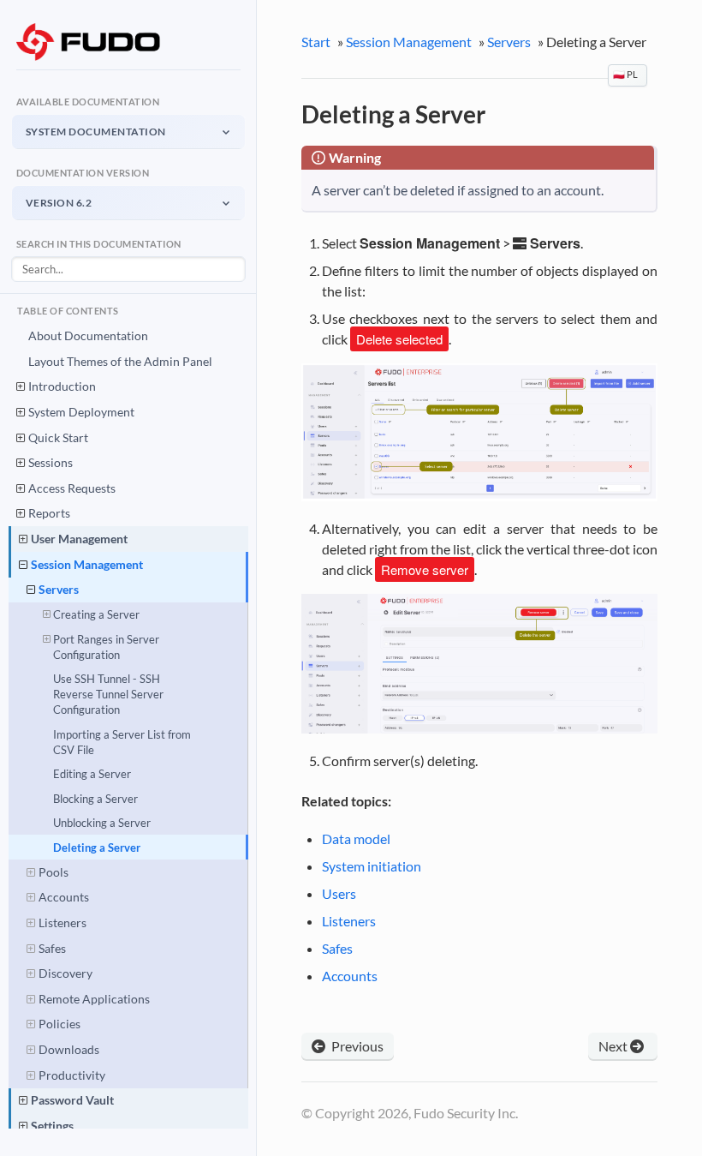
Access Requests (72, 488)
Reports (49, 513)
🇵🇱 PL (626, 74)
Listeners (62, 922)
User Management (79, 538)
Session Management (87, 564)
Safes (52, 948)
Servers (59, 589)
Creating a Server (96, 614)
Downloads (69, 1049)
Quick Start (58, 437)
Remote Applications (94, 998)
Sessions (50, 462)
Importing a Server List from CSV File (122, 742)
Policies (59, 1023)
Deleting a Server (96, 847)
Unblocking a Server (102, 823)
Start (315, 41)
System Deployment (81, 411)
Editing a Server (92, 774)
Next (614, 1046)
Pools (53, 872)
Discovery (65, 973)
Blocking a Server (95, 799)
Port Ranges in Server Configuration (106, 647)
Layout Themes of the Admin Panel (120, 361)
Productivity (72, 1075)
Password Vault (72, 1100)
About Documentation (88, 335)
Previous (356, 1046)
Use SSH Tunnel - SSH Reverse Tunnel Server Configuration (108, 694)
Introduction (62, 386)
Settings (52, 1125)
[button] (128, 131)
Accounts (64, 896)
